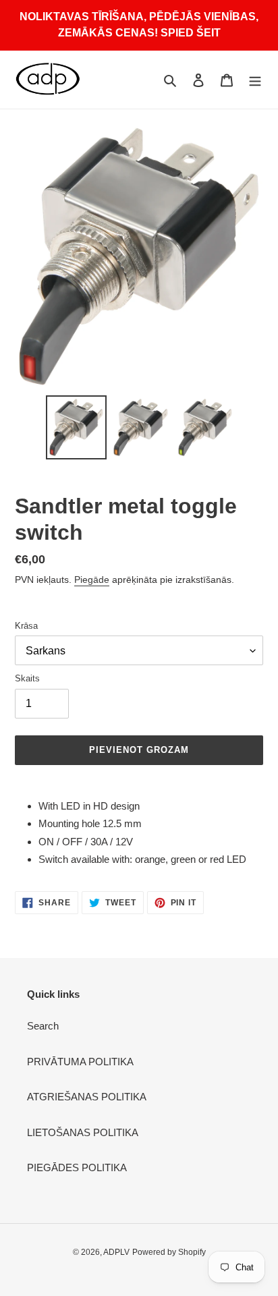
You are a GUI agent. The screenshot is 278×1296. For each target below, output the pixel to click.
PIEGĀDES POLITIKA (77, 1167)
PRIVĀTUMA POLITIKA (80, 1061)
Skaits (27, 678)
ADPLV (116, 1252)
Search (43, 1026)
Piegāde (91, 579)
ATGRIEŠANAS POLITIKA (86, 1096)
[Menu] (255, 79)
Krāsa (26, 626)
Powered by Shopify (169, 1252)
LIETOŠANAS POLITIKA (82, 1132)
